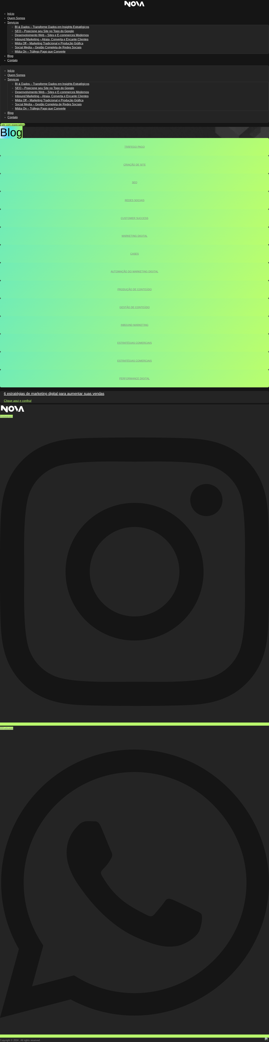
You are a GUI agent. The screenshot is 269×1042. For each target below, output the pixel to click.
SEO (134, 182)
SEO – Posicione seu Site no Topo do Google (44, 31)
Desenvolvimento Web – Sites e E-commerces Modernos (52, 35)
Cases (134, 253)
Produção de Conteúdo (134, 289)
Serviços (13, 22)
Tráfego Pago (134, 146)
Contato (12, 60)
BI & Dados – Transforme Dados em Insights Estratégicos (52, 26)
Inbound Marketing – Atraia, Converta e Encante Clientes (51, 39)
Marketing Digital (134, 235)
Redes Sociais (134, 200)
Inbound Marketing (134, 324)
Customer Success (134, 218)
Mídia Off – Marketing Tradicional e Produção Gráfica (49, 43)
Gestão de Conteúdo (134, 307)
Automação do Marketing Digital (134, 271)
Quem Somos (16, 75)
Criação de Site (135, 164)
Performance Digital (134, 378)
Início (11, 70)
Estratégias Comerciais (134, 342)
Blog (11, 112)
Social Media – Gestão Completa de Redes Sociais (48, 47)
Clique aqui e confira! (17, 400)
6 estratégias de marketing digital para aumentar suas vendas (54, 394)
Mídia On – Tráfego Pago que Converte (40, 51)
